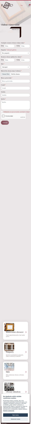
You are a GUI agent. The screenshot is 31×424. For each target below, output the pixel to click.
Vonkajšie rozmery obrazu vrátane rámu (13, 43)
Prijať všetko (15, 415)
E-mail (3, 85)
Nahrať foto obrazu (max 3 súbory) (11, 71)
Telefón (3, 92)
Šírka (2, 46)
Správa (3, 99)
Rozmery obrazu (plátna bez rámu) (11, 57)
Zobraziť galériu (11, 50)
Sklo (2, 64)
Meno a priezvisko (6, 78)
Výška (18, 46)
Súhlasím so (16, 112)
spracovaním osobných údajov (20, 112)
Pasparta (4, 50)
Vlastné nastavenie (8, 410)
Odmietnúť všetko (15, 419)
